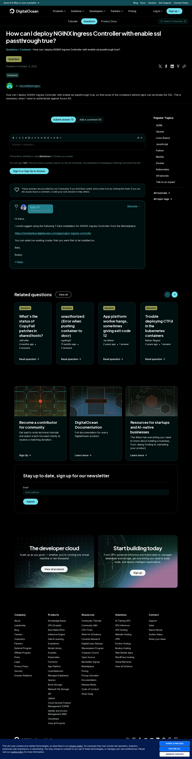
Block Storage (55, 684)
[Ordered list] (48, 138)
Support (153, 620)
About (17, 620)
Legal (17, 662)
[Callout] (54, 138)
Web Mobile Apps (124, 652)
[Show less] (139, 206)
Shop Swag (87, 694)
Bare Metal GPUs (56, 630)
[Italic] (16, 138)
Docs (143, 3)
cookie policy (17, 752)
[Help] (141, 138)
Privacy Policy (21, 666)
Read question (27, 359)
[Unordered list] (45, 138)
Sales (151, 625)
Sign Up (23, 455)
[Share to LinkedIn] (172, 66)
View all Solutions (123, 666)
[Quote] (51, 138)
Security (18, 671)
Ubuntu (160, 131)
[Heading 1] (35, 138)
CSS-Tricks (87, 630)
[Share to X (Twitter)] (160, 66)
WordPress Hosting (124, 657)
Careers (152, 3)
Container (25, 49)
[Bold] (13, 138)
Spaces (52, 680)
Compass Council (90, 652)
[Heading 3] (41, 138)
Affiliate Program (22, 652)
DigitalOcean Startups (92, 643)
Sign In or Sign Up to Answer (29, 171)
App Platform (54, 666)
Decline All (175, 749)
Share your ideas (157, 639)
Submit (30, 501)
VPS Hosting (121, 630)
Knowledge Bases (57, 620)
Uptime (51, 698)
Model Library (55, 648)
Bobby (33, 207)
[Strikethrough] (23, 138)
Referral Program (22, 648)
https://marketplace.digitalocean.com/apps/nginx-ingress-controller (53, 233)
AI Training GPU (122, 620)
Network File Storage (58, 689)
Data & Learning (56, 639)
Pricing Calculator (90, 675)
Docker (160, 163)
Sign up (173, 11)
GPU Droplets (54, 625)
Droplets (52, 652)
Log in (156, 11)
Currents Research (91, 639)
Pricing (85, 671)
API (49, 694)
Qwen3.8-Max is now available (20, 3)
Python (160, 150)
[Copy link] (184, 66)
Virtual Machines (123, 662)
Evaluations (53, 643)
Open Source (88, 657)
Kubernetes (162, 169)
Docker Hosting (123, 643)
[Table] (57, 138)
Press (17, 657)
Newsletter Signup (91, 662)
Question (13, 59)
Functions (52, 662)
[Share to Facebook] (166, 66)
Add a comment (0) (91, 119)
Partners (18, 643)
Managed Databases (58, 675)
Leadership (20, 625)
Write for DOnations (91, 634)
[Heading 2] (38, 138)
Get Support (165, 3)
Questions (89, 21)
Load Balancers (55, 671)
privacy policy (76, 746)
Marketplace (88, 666)
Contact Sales (181, 3)
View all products (54, 569)
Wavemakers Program (93, 648)
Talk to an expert (165, 182)
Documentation (89, 680)
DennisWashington (29, 85)
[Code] (60, 138)
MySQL (160, 156)
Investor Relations (23, 675)
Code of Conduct (90, 689)
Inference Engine (56, 634)
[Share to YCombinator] (178, 66)
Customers (19, 639)
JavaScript (162, 144)
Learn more (81, 455)
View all (63, 294)
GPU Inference (122, 625)
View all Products (56, 723)
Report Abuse (155, 630)
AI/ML (159, 125)
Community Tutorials (91, 620)
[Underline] (19, 138)
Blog (135, 3)
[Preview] (138, 138)
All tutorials (162, 175)
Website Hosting (123, 634)
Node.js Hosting (123, 648)
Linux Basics (163, 137)
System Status (156, 634)
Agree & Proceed (174, 743)
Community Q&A (89, 625)
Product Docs (109, 21)
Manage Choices (174, 754)
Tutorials (73, 21)
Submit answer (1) (63, 119)
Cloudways (53, 718)
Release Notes (89, 684)
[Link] (26, 138)
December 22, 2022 (40, 210)
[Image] (29, 138)
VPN (117, 639)
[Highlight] (32, 138)
